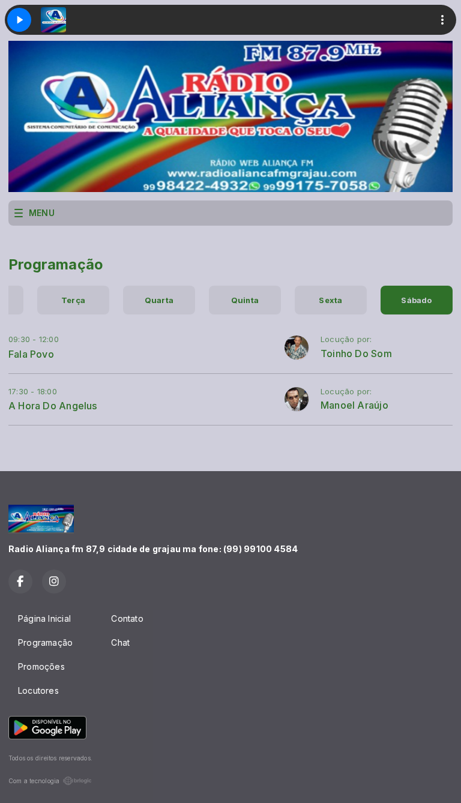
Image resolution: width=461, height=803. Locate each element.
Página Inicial (44, 618)
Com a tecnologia (33, 780)
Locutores (38, 690)
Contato (127, 618)
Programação (45, 642)
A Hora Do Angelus (53, 406)
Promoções (41, 666)
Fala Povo (31, 354)
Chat (120, 642)
